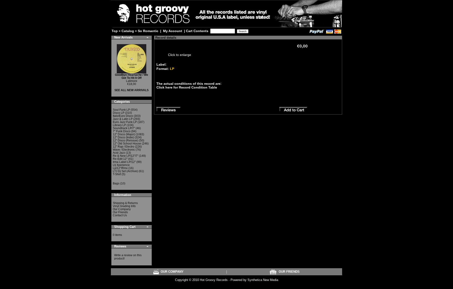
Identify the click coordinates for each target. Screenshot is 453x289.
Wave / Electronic (124, 149)
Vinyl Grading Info (124, 206)
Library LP (119, 125)
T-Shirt (117, 174)
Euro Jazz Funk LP (125, 122)
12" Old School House (127, 143)
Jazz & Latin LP (123, 119)
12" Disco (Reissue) (125, 140)
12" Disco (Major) (124, 134)
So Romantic (148, 31)
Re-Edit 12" (120, 159)
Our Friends (120, 212)
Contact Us (120, 215)
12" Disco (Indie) (123, 137)
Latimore (131, 78)
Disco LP (118, 113)
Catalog (128, 31)
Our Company (122, 209)
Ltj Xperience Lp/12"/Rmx (121, 166)
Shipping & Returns (125, 203)
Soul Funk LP (121, 109)
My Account (172, 31)
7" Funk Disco (121, 131)
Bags (116, 183)
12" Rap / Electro (123, 146)
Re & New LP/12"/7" (125, 155)
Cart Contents (197, 31)
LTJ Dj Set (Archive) (125, 171)
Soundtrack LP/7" (124, 128)
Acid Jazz (119, 152)
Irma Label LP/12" (124, 162)
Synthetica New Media (262, 280)
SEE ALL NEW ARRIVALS (131, 90)
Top (115, 31)
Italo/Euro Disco (123, 116)
